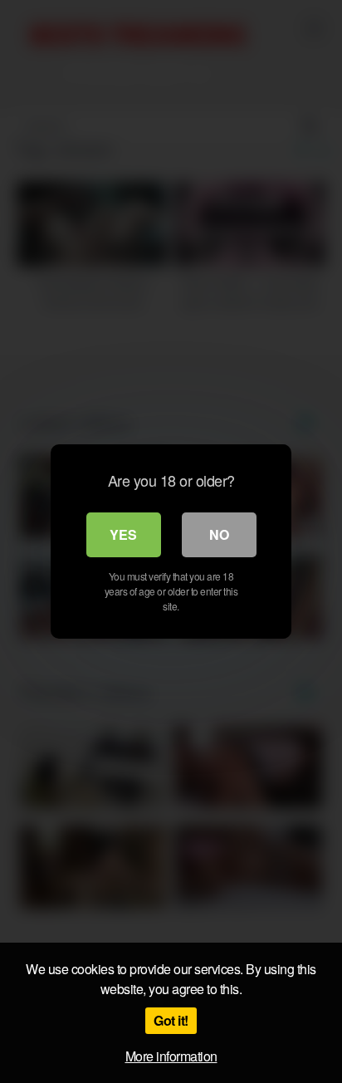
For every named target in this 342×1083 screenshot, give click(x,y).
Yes (123, 534)
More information (171, 1056)
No (219, 534)
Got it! (171, 1020)
